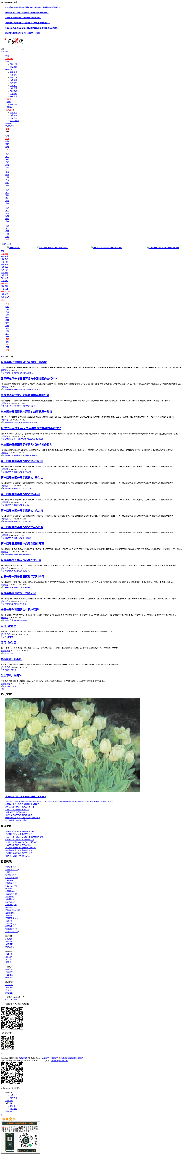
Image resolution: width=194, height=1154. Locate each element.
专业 (7, 213)
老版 (7, 149)
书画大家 (13, 113)
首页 (7, 56)
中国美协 (10, 867)
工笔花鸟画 (11, 918)
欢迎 (7, 183)
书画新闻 (4, 469)
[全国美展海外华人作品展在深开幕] (15, 571)
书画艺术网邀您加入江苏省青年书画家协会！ (23, 18)
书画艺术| (55, 1061)
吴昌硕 (9, 880)
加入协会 (13, 1098)
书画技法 (9, 123)
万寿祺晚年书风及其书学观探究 (18, 845)
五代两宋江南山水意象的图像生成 (18, 834)
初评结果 (10, 926)
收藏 (7, 320)
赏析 (7, 309)
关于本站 (9, 985)
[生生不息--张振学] (8, 686)
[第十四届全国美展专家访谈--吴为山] (16, 488)
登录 (2, 51)
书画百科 (9, 99)
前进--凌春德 (8, 626)
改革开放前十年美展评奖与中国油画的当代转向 (29, 378)
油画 (9, 915)
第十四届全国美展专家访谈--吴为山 (22, 477)
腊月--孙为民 (8, 642)
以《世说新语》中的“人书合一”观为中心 (21, 842)
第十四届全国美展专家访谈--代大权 (22, 510)
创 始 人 (8, 990)
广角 (7, 312)
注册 (6, 51)
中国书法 (11, 886)
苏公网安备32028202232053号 (72, 1058)
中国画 (10, 891)
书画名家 (13, 115)
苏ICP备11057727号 (51, 1058)
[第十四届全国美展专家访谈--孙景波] (16, 538)
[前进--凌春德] (7, 637)
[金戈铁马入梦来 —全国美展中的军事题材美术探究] (22, 439)
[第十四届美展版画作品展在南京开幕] (16, 554)
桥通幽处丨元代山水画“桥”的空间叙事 (20, 848)
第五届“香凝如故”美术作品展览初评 (19, 832)
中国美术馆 (11, 878)
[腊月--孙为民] (7, 653)
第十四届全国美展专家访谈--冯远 (20, 494)
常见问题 (9, 944)
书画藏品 (4, 289)
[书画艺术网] (29, 43)
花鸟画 (9, 897)
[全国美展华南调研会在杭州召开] (14, 620)
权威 (7, 216)
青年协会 (9, 954)
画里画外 (13, 72)
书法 (8, 888)
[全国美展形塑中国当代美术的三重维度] (17, 373)
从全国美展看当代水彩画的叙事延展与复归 (26, 411)
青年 (7, 175)
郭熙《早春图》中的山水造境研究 (18, 856)
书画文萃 (9, 69)
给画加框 (9, 1111)
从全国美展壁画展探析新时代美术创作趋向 (26, 444)
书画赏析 (13, 75)
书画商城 (9, 107)
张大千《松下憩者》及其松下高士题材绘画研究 (24, 837)
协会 (7, 180)
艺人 (7, 334)
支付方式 (9, 942)
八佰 (7, 167)
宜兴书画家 (14, 121)
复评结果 (10, 924)
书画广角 (13, 78)
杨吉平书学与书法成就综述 (16, 820)
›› (3, 689)
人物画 (10, 899)
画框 (7, 141)
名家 (7, 331)
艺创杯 (10, 913)
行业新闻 (13, 67)
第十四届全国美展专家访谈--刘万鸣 (22, 461)
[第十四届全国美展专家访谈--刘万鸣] (16, 472)
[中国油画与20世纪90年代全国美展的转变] (18, 406)
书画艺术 (13, 86)
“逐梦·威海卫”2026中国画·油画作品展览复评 (22, 818)
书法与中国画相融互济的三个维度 (18, 853)
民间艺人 (13, 118)
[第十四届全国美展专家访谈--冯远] (15, 505)
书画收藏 (13, 88)
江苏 (7, 172)
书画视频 (13, 105)
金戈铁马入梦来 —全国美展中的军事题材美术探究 (31, 428)
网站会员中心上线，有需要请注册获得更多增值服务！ (26, 13)
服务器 (12, 1106)
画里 (7, 307)
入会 (7, 185)
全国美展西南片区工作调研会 (18, 593)
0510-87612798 (11, 999)
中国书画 (10, 907)
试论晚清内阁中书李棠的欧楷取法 (18, 815)
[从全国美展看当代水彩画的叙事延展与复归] (19, 423)
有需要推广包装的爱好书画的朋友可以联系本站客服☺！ (27, 23)
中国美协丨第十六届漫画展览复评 (18, 850)
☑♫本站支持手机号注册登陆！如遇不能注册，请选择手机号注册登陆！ (33, 7)
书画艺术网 (12, 870)
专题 (7, 139)
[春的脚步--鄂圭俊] (8, 670)
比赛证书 (13, 1095)
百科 (7, 159)
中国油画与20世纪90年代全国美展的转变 (25, 395)
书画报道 (13, 64)
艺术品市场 (9, 126)
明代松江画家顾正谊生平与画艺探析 (19, 840)
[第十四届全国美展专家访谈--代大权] (16, 522)
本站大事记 (9, 947)
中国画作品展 (12, 910)
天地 (7, 318)
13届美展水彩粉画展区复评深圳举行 (22, 576)
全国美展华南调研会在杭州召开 (20, 609)
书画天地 (13, 80)
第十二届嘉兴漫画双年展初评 (17, 810)
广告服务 (9, 939)
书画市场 (13, 91)
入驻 (7, 165)
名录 (7, 304)
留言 (7, 129)
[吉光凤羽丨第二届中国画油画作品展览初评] (72, 792)
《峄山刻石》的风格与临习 (16, 812)
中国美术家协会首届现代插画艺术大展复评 (22, 804)
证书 (7, 350)
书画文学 (13, 83)
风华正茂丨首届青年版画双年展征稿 (19, 807)
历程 (7, 147)
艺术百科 (9, 960)
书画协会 (9, 59)
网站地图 (9, 993)
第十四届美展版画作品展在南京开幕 (22, 543)
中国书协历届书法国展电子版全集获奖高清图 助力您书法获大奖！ (31, 28)
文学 (7, 323)
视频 (7, 326)
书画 (7, 154)
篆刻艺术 (10, 875)
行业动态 (4, 552)
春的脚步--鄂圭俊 (11, 659)
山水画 (10, 902)
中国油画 (11, 883)
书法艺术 (11, 894)
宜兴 (7, 336)
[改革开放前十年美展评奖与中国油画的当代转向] (20, 389)
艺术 (7, 157)
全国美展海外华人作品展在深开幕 (21, 560)
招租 (7, 231)
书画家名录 (9, 110)
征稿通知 (11, 929)
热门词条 (9, 957)
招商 (7, 162)
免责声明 (9, 987)
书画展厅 (9, 61)
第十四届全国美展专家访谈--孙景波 (22, 527)
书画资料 (9, 102)
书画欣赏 (9, 972)
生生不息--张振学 (11, 675)
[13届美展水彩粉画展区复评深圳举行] (16, 587)
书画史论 (13, 96)
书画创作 (13, 94)
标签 (7, 136)
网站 (7, 219)
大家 (7, 328)
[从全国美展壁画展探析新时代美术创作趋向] (19, 455)
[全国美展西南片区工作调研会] (13, 604)
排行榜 (8, 962)
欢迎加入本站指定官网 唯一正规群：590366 (22, 33)
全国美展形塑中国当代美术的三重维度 (24, 362)
